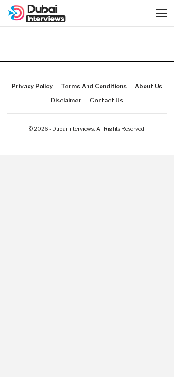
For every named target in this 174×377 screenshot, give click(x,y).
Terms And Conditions (94, 86)
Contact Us (106, 100)
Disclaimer (66, 100)
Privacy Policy (32, 86)
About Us (148, 86)
